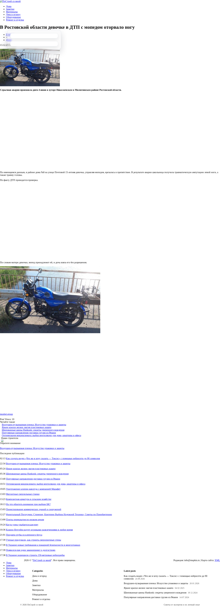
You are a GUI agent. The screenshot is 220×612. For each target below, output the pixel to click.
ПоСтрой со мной (42, 560)
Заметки (10, 9)
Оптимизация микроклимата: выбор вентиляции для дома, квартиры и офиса (41, 435)
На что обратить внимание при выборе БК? (28, 504)
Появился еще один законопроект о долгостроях (30, 550)
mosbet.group (6, 414)
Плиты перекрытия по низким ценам (25, 519)
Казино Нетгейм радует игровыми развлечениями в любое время (39, 529)
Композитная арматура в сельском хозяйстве (28, 499)
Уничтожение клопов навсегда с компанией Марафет (33, 489)
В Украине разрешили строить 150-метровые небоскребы (35, 555)
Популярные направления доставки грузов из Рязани (29, 432)
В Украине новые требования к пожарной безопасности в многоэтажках (43, 545)
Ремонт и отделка (15, 20)
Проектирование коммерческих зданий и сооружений (33, 509)
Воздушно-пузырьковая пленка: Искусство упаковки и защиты (34, 424)
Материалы (12, 11)
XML (217, 560)
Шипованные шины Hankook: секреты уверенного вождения (33, 430)
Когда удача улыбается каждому (22, 524)
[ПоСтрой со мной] (10, 1)
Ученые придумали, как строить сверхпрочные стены (33, 540)
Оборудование (13, 17)
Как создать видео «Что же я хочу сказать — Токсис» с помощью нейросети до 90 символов (53, 458)
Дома (8, 6)
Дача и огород (13, 14)
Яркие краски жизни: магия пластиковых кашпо (26, 427)
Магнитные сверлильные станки (23, 494)
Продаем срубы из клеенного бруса (24, 535)
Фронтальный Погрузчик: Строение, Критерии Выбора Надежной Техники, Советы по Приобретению (59, 514)
